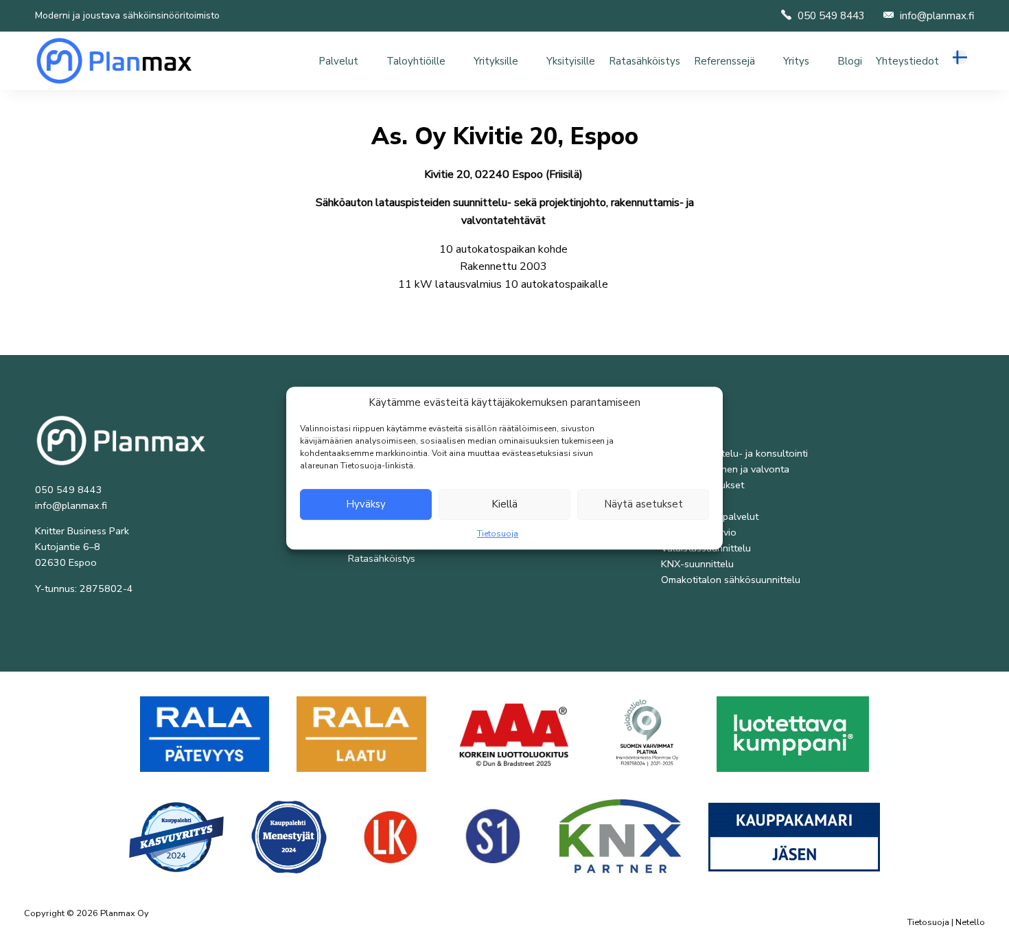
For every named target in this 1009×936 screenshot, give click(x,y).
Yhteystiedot (907, 61)
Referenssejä (724, 61)
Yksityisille (570, 61)
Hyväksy (366, 504)
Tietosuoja (497, 533)
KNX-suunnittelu (697, 564)
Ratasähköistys (644, 61)
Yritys (796, 61)
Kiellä (504, 504)
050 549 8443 (831, 16)
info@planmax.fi (937, 16)
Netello (970, 922)
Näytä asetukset (643, 504)
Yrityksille (496, 61)
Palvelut (338, 61)
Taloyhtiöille (415, 61)
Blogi (849, 61)
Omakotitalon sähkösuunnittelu (730, 579)
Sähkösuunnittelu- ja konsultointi (734, 453)
